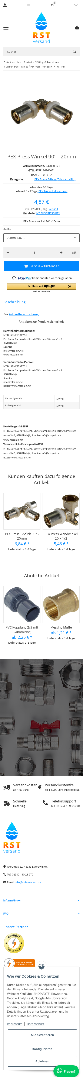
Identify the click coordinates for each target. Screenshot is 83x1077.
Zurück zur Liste (12, 62)
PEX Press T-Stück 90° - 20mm (22, 536)
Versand (53, 209)
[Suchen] (74, 51)
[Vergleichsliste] (52, 5)
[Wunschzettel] (76, 5)
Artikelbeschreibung (24, 314)
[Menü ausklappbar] (6, 27)
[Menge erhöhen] (61, 252)
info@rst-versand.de (28, 882)
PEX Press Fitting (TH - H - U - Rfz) (55, 179)
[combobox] (41, 237)
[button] (28, 5)
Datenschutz (35, 1024)
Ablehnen (42, 1061)
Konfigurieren (42, 1049)
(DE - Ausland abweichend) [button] (53, 191)
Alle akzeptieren (42, 1035)
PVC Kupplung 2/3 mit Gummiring (22, 629)
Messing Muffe (61, 627)
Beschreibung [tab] (14, 302)
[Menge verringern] (7, 252)
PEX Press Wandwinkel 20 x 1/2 (61, 536)
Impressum (14, 1024)
